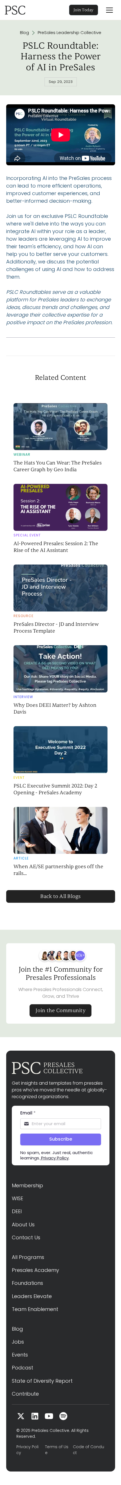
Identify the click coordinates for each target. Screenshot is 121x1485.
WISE (17, 1198)
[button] (109, 10)
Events (20, 1354)
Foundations (27, 1283)
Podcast (22, 1367)
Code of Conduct (88, 1449)
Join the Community (60, 1010)
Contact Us (26, 1237)
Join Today (83, 10)
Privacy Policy (27, 1449)
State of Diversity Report (42, 1380)
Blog (24, 32)
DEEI (17, 1211)
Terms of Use (56, 1449)
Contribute (25, 1393)
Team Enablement (35, 1309)
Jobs (18, 1341)
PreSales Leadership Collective (69, 32)
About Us (23, 1224)
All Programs (28, 1257)
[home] (23, 10)
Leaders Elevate (32, 1296)
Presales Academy (35, 1270)
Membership (27, 1185)
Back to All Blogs (60, 896)
